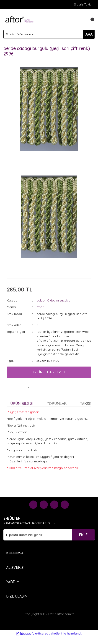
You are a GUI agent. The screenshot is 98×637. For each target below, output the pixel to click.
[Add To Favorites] (28, 386)
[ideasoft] (25, 633)
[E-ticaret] (48, 633)
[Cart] (90, 19)
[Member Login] (80, 19)
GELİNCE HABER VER (49, 372)
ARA (89, 34)
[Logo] (19, 19)
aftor (40, 307)
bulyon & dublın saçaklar (54, 300)
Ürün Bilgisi (21, 403)
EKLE (83, 534)
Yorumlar (57, 403)
